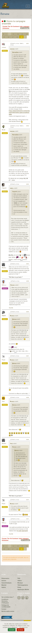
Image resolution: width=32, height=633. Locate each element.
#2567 (27, 356)
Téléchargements (23, 585)
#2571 (27, 518)
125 (4, 37)
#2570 (27, 499)
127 (13, 37)
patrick (4, 47)
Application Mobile (23, 589)
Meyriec (4, 268)
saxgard (12, 49)
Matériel (4, 585)
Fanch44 (4, 188)
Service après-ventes (8, 611)
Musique (20, 583)
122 (18, 34)
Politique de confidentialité (6, 606)
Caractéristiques (6, 583)
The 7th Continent (13, 26)
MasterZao (15, 52)
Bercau (14, 319)
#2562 (27, 125)
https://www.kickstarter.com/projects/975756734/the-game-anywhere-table (19, 112)
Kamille (4, 285)
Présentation (5, 578)
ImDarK (4, 315)
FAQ (19, 578)
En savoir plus (24, 627)
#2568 (27, 397)
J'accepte (11, 630)
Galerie (4, 587)
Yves (3, 401)
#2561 (27, 43)
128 (17, 37)
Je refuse (20, 630)
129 (21, 37)
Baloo (3, 130)
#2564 (27, 263)
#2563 (27, 184)
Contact (4, 609)
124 (26, 34)
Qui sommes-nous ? (8, 597)
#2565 (27, 281)
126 (8, 37)
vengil (11, 188)
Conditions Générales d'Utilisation (5, 601)
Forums (5, 26)
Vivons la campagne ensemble (13, 22)
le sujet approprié (22, 531)
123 (22, 34)
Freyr (3, 360)
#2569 (27, 439)
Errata (19, 587)
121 (13, 34)
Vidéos (20, 580)
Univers (4, 580)
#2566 (27, 311)
